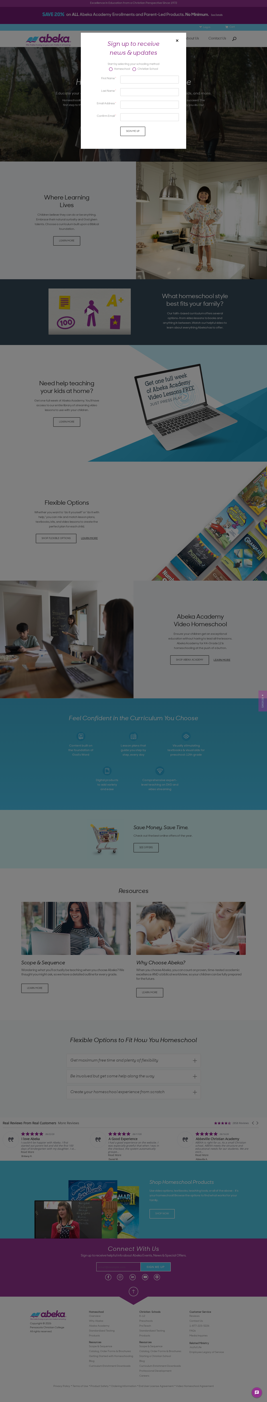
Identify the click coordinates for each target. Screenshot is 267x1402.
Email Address (106, 103)
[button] (262, 701)
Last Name (108, 91)
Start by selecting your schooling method (133, 64)
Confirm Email (106, 116)
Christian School (147, 69)
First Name (108, 78)
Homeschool (122, 69)
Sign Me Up (133, 131)
